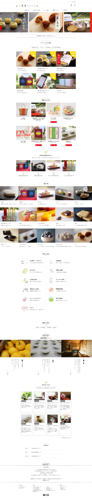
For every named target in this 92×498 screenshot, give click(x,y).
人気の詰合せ (47, 47)
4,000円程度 (49, 327)
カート (75, 6)
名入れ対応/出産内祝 (56, 47)
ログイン (71, 6)
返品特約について (36, 491)
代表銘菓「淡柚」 (35, 47)
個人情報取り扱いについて (50, 490)
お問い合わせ (48, 489)
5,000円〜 (55, 327)
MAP (53, 469)
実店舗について (46, 480)
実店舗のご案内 (63, 489)
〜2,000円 (37, 327)
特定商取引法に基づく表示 (37, 490)
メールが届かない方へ (36, 489)
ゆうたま (42, 47)
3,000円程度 (43, 327)
